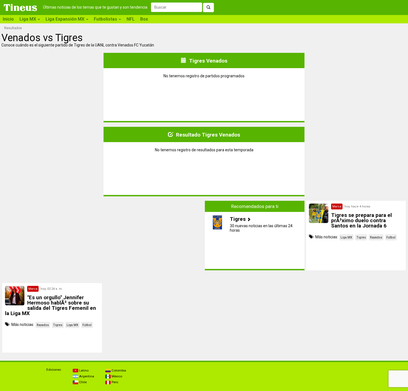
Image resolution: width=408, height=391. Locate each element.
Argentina (86, 376)
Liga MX (346, 237)
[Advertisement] (52, 235)
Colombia (118, 370)
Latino (83, 370)
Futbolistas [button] (106, 19)
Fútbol (391, 237)
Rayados (376, 237)
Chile (82, 382)
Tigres (361, 237)
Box (144, 19)
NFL (131, 19)
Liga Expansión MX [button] (65, 19)
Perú (114, 382)
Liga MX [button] (28, 19)
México (116, 376)
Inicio (8, 19)
